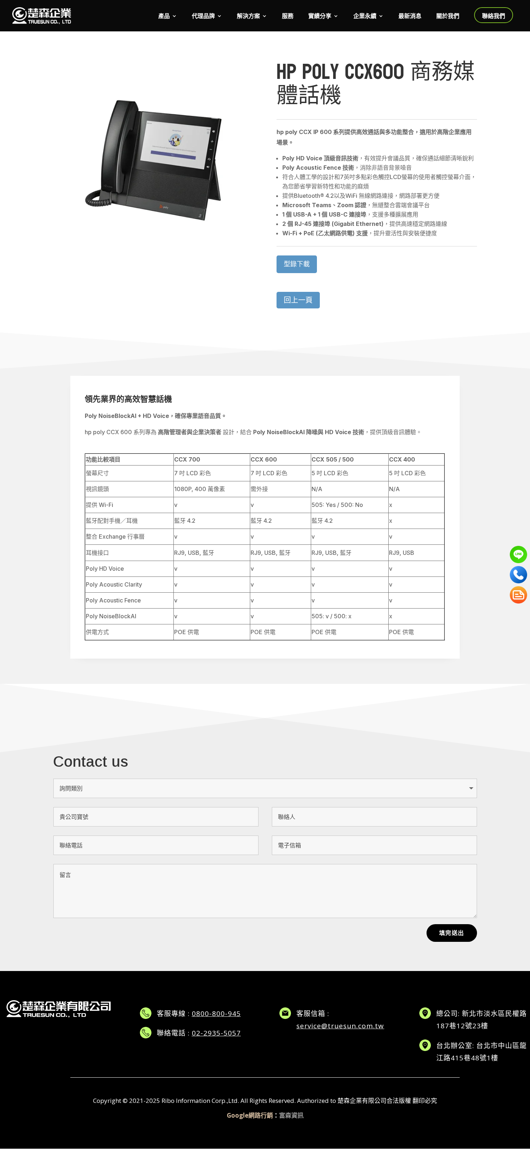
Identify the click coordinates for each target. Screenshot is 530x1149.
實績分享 (319, 16)
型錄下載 (297, 264)
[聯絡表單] (518, 595)
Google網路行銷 (250, 1115)
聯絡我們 (493, 16)
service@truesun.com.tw (340, 1025)
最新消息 (409, 16)
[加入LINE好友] (518, 554)
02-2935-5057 (216, 1033)
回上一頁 (298, 300)
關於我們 (447, 16)
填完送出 (451, 932)
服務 (287, 16)
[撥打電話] (518, 575)
